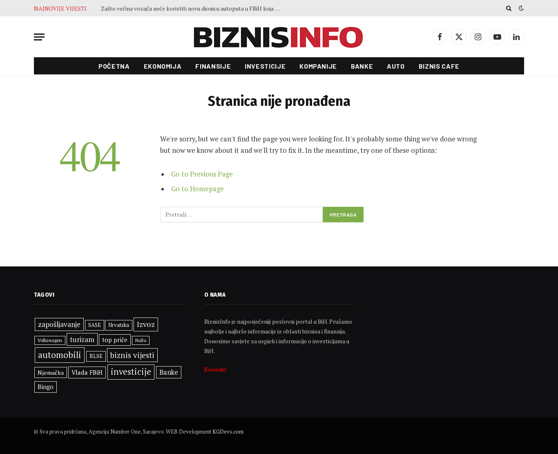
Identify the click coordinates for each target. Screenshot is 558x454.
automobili (59, 354)
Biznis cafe (439, 66)
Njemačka (51, 372)
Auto (396, 66)
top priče (114, 340)
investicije (131, 371)
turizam (82, 339)
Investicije (265, 66)
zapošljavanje (59, 324)
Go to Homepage (197, 188)
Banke (362, 66)
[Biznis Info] (279, 37)
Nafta (140, 340)
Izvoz (146, 324)
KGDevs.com (227, 431)
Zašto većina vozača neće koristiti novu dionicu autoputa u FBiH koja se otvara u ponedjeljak (193, 8)
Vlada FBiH (87, 372)
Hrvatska (118, 325)
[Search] (508, 8)
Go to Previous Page (202, 174)
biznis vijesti (132, 355)
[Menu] (39, 37)
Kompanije (318, 66)
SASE (94, 325)
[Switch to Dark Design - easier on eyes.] (520, 8)
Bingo (46, 387)
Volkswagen (50, 340)
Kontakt (215, 369)
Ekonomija (163, 66)
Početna (113, 66)
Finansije (213, 66)
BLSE (96, 356)
